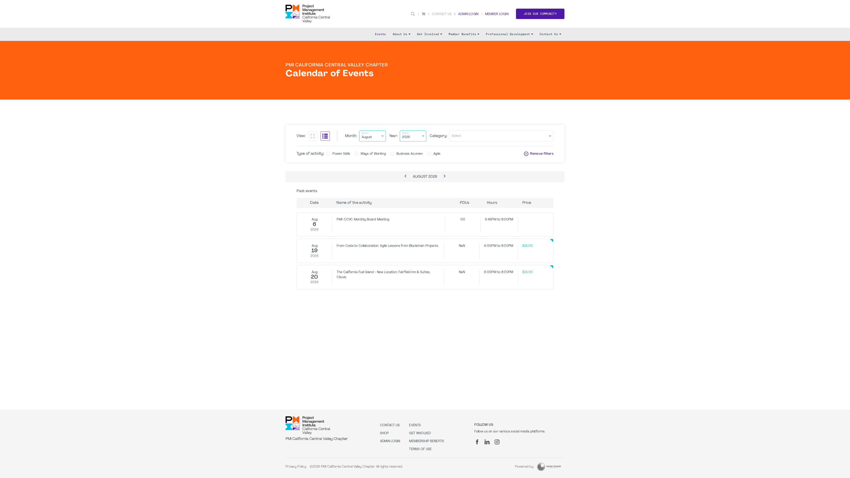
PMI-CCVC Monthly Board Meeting (363, 219)
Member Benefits (462, 34)
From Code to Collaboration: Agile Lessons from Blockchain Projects (387, 246)
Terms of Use (420, 449)
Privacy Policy (296, 466)
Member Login (496, 14)
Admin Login (468, 14)
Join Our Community (540, 13)
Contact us (390, 425)
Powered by (524, 466)
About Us (400, 34)
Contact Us (442, 14)
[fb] (477, 441)
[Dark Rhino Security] (549, 466)
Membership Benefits (426, 441)
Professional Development (508, 34)
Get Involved (428, 34)
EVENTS (415, 425)
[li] (487, 441)
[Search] (413, 14)
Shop (384, 433)
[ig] (497, 441)
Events (380, 34)
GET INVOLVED (420, 433)
